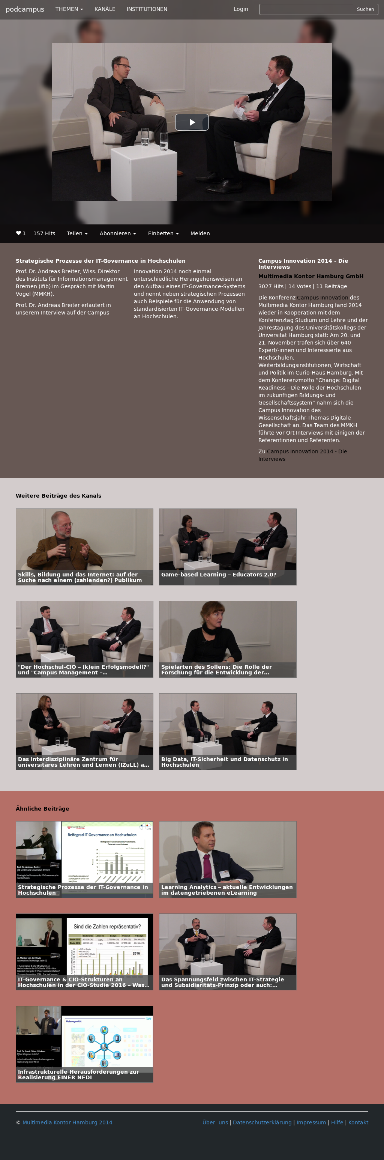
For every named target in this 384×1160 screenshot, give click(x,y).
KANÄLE (105, 9)
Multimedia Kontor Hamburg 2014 (67, 1122)
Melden (200, 233)
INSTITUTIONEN (147, 9)
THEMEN (68, 9)
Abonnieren (116, 233)
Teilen (75, 233)
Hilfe (337, 1122)
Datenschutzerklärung (262, 1122)
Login (241, 9)
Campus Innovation (322, 298)
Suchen (365, 9)
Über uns (215, 1122)
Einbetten (161, 233)
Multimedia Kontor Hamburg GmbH (311, 276)
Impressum (311, 1122)
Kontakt (358, 1122)
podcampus (25, 9)
